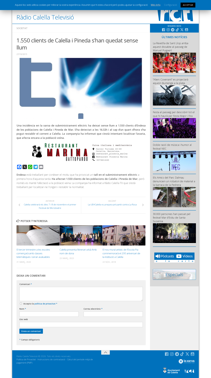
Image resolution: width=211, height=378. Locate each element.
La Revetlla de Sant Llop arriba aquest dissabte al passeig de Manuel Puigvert (170, 46)
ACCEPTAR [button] (188, 5)
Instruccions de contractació (51, 359)
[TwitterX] (182, 29)
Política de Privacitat (26, 359)
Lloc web (23, 319)
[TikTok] (177, 29)
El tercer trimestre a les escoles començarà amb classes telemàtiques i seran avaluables (33, 253)
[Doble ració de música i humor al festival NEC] (174, 161)
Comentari (25, 284)
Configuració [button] (170, 4)
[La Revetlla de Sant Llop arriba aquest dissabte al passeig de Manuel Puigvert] (174, 63)
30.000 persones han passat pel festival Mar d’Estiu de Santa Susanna (171, 217)
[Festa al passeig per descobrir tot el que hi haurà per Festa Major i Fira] (174, 128)
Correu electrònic (93, 308)
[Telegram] (172, 29)
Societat (22, 28)
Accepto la (39, 303)
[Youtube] (186, 29)
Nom (22, 308)
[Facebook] (163, 29)
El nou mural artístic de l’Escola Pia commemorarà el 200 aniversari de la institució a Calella (121, 253)
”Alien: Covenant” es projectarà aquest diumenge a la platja (170, 81)
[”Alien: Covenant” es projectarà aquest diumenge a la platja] (174, 95)
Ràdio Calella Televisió (45, 17)
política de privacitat (45, 303)
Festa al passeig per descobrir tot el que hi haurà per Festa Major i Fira (174, 113)
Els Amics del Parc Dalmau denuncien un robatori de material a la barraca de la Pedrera (174, 181)
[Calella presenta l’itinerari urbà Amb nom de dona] (81, 235)
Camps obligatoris (29, 339)
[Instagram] (168, 29)
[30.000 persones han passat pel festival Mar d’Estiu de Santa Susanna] (174, 233)
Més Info (155, 4)
